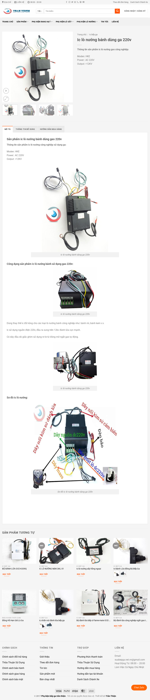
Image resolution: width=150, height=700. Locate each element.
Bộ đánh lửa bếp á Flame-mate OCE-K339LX (92, 620)
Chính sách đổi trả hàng (14, 656)
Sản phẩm (22, 22)
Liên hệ (115, 22)
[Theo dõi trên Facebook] (66, 2)
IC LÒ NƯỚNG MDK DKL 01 (51, 569)
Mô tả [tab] (8, 129)
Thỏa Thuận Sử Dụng (13, 662)
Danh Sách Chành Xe (139, 2)
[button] (135, 11)
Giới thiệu (45, 656)
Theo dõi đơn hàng (120, 2)
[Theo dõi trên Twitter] (72, 2)
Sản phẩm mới (47, 673)
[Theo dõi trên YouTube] (83, 2)
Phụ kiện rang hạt (41, 22)
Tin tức (105, 22)
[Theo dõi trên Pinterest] (80, 2)
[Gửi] (117, 11)
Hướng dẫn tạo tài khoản (90, 673)
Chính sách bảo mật (12, 679)
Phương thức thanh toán (90, 656)
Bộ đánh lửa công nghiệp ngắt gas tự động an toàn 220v (130, 620)
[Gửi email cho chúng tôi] (75, 2)
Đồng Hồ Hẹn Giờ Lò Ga (13, 620)
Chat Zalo (139, 687)
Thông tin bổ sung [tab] (25, 129)
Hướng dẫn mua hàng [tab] (51, 129)
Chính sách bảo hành (13, 668)
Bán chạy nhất (47, 679)
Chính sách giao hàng (13, 673)
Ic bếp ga (93, 34)
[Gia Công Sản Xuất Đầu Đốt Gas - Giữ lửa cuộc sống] (16, 11)
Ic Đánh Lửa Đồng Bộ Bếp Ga (127, 569)
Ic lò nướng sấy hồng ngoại (88, 569)
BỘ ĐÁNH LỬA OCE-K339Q (14, 569)
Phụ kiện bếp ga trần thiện (53, 696)
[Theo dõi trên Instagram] (69, 2)
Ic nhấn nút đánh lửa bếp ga (52, 620)
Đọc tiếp (7, 574)
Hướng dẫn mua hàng (88, 668)
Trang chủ (7, 22)
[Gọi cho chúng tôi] (78, 2)
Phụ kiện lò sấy (64, 22)
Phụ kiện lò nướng (86, 22)
